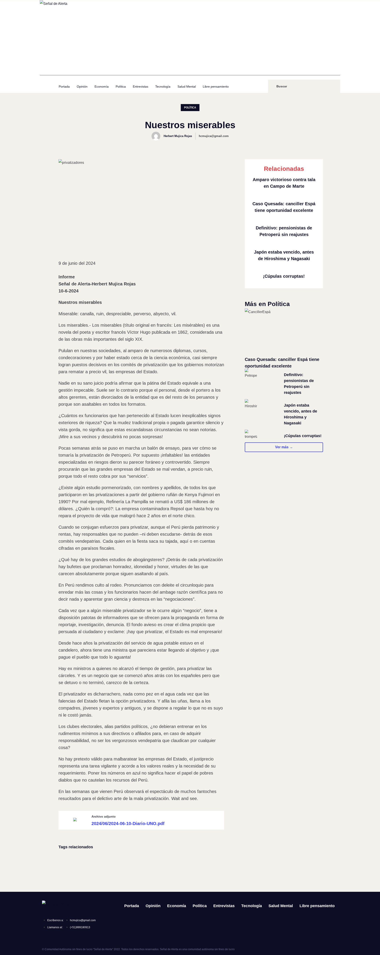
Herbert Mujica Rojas (178, 136)
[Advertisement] (190, 44)
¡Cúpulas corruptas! (284, 276)
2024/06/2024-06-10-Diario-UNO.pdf (127, 823)
